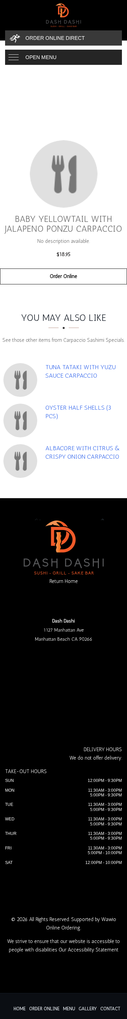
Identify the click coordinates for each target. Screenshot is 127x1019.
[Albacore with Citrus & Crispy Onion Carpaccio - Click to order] (22, 461)
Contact (110, 1008)
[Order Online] (63, 174)
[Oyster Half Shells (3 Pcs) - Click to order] (22, 420)
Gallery (88, 1008)
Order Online (63, 276)
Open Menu (41, 57)
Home (20, 1008)
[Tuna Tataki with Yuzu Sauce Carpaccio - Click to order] (22, 380)
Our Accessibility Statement (89, 950)
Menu (69, 1008)
